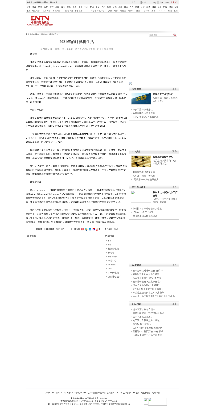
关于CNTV (71, 393)
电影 (116, 11)
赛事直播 (78, 11)
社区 (143, 7)
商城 (137, 7)
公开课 (146, 11)
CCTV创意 (134, 393)
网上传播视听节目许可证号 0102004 (63, 404)
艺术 (92, 7)
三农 (131, 7)
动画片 (139, 11)
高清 (110, 11)
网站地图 (53, 2)
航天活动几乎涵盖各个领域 (146, 320)
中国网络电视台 (41, 2)
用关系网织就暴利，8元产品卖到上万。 (164, 162)
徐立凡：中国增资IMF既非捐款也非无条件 (154, 296)
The (110, 268)
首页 (28, 7)
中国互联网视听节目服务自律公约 (115, 404)
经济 (40, 7)
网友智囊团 (146, 393)
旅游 (115, 7)
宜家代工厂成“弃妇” (163, 94)
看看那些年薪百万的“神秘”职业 (148, 331)
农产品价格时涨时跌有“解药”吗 (148, 270)
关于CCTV (49, 393)
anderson (112, 256)
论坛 (159, 7)
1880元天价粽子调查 (143, 212)
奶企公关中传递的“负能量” (146, 285)
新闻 (34, 7)
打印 (39, 229)
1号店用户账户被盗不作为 (146, 179)
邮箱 (171, 7)
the (109, 240)
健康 (120, 7)
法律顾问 (110, 393)
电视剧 (123, 11)
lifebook (111, 264)
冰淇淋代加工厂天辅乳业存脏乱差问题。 (165, 200)
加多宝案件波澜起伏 (143, 109)
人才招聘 (92, 393)
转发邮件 (61, 229)
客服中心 (156, 393)
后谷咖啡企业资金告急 (144, 113)
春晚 (57, 7)
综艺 (51, 7)
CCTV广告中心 (122, 393)
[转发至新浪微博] (96, 229)
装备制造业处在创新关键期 (146, 274)
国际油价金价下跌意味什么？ (147, 281)
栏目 (176, 11)
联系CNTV (81, 393)
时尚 (126, 7)
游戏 (176, 7)
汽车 (109, 7)
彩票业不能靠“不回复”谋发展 (147, 278)
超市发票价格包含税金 (144, 309)
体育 (46, 7)
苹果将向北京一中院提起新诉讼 (148, 313)
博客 (154, 7)
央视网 (30, 2)
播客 (153, 11)
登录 (155, 2)
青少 (80, 7)
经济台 (44, 34)
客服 (167, 2)
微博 (148, 7)
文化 (86, 7)
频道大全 (36, 11)
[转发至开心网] (82, 229)
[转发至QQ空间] (85, 229)
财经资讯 (53, 34)
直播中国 (69, 11)
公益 (98, 7)
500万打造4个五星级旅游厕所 (147, 327)
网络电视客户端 (97, 11)
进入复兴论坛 (81, 49)
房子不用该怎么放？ (143, 316)
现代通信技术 (114, 276)
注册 (161, 2)
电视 (28, 11)
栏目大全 (46, 11)
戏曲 (63, 7)
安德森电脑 (113, 248)
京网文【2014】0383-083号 (106, 401)
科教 (75, 7)
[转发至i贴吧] (93, 229)
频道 (170, 11)
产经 (103, 7)
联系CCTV (60, 393)
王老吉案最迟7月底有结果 (146, 117)
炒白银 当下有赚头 (142, 324)
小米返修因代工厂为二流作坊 (147, 335)
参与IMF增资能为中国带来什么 (148, 289)
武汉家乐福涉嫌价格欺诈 (145, 216)
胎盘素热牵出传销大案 (144, 172)
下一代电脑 (113, 272)
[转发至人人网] (89, 229)
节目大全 (56, 11)
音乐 (69, 7)
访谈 (165, 7)
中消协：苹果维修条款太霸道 (147, 208)
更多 (174, 89)
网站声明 (101, 393)
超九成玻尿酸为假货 (163, 157)
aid (109, 244)
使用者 (111, 252)
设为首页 (174, 2)
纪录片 (131, 11)
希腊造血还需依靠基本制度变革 (148, 292)
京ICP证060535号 (86, 401)
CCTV (162, 11)
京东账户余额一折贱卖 (144, 175)
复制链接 (49, 229)
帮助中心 (112, 260)
